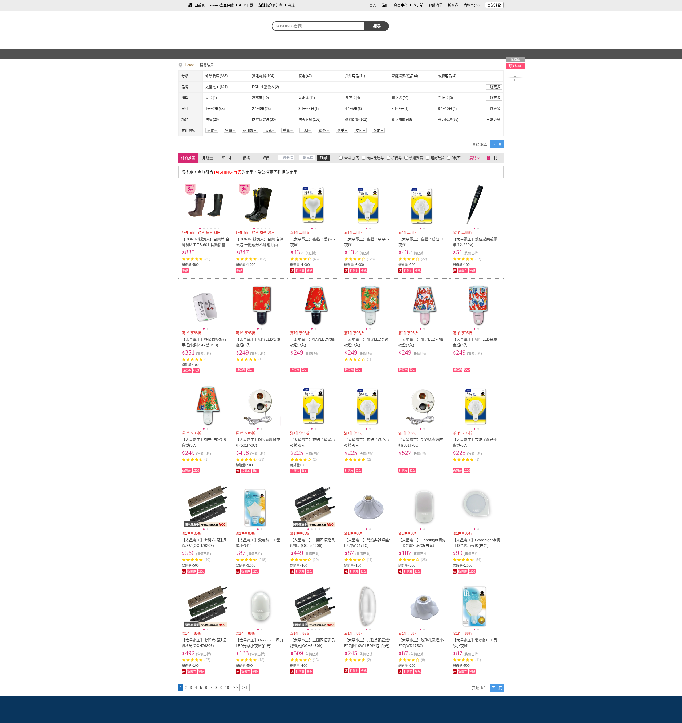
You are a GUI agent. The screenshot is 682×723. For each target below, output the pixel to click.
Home (189, 65)
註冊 (384, 5)
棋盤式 (489, 158)
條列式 (496, 158)
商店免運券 (375, 158)
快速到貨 (416, 158)
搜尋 (377, 26)
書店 (291, 5)
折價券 (453, 5)
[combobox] (318, 26)
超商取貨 (437, 158)
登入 (372, 5)
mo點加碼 (351, 158)
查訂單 (418, 5)
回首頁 (199, 5)
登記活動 (494, 5)
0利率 (456, 158)
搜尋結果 (206, 65)
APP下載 (246, 5)
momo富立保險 (222, 5)
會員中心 (401, 5)
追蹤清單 (436, 5)
